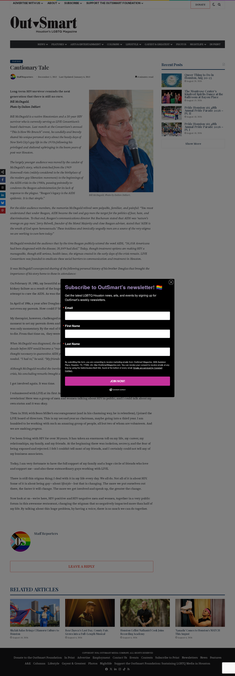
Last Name (72, 343)
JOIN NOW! (117, 381)
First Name (72, 325)
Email (69, 307)
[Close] (171, 282)
